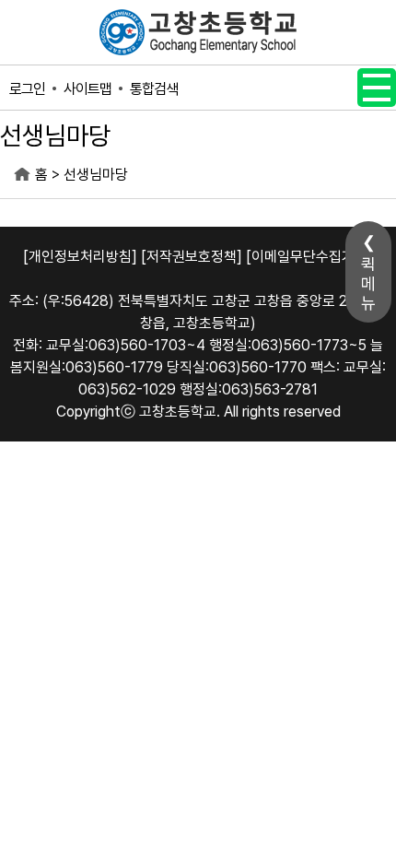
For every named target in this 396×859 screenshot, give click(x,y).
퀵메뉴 (368, 283)
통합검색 (154, 89)
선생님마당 (96, 174)
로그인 (27, 89)
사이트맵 (87, 89)
